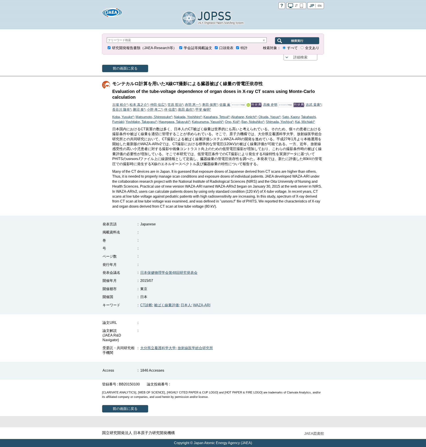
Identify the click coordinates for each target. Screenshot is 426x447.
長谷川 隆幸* (121, 109)
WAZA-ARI (201, 305)
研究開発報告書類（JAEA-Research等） (144, 48)
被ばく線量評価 (166, 305)
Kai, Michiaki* (305, 122)
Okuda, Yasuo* (269, 117)
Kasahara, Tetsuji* (216, 117)
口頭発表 (226, 48)
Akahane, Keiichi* (244, 117)
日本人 (186, 305)
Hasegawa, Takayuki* (174, 122)
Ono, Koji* (232, 122)
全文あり (312, 48)
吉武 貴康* (313, 104)
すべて (292, 48)
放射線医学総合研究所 (195, 348)
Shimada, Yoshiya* (279, 122)
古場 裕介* (120, 104)
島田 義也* (186, 109)
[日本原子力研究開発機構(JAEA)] (112, 14)
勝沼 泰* (139, 109)
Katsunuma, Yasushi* (207, 122)
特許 (244, 48)
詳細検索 (300, 57)
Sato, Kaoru (290, 117)
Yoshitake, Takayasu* (141, 122)
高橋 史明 (270, 104)
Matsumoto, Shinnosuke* (154, 117)
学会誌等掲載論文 (198, 48)
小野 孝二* (154, 109)
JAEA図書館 (314, 433)
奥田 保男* (210, 104)
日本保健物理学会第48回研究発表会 (168, 273)
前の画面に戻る (125, 68)
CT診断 (146, 305)
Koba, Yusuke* (123, 117)
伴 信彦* (170, 109)
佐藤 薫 (224, 104)
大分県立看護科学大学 (158, 348)
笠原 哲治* (175, 104)
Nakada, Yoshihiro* (188, 117)
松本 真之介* (139, 104)
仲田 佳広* (158, 104)
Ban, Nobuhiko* (252, 122)
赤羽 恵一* (192, 104)
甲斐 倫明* (203, 109)
